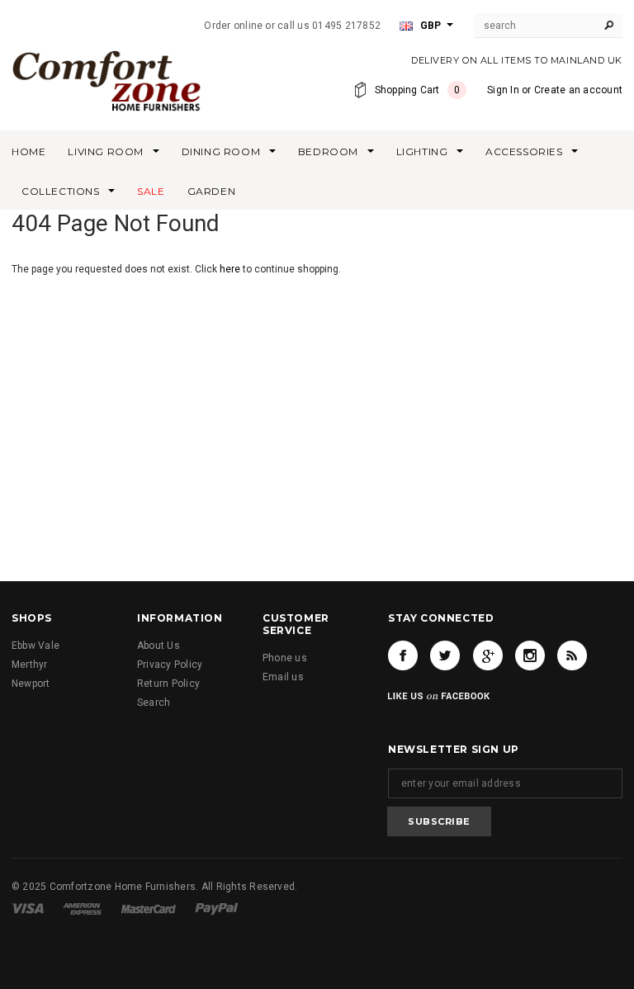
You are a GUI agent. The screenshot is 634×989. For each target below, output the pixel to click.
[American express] (82, 908)
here (230, 269)
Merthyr (30, 664)
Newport (31, 683)
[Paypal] (217, 908)
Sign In (503, 90)
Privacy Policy (169, 664)
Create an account (578, 90)
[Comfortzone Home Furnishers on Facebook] (403, 655)
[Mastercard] (148, 908)
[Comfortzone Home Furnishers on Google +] (488, 655)
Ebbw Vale (35, 645)
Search (153, 702)
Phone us (285, 658)
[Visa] (28, 908)
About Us (158, 645)
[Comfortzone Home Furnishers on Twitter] (445, 655)
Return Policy (168, 683)
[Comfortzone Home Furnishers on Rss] (572, 655)
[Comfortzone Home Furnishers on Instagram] (530, 655)
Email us (283, 677)
